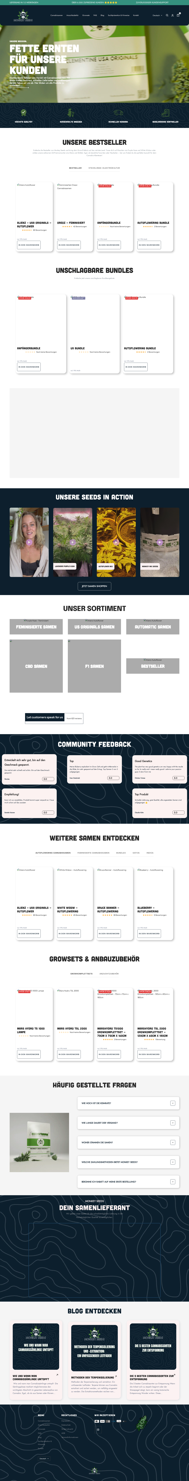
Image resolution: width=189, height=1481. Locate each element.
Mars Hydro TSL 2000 (72, 1028)
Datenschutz (65, 1425)
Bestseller (75, 168)
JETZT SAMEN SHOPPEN (94, 586)
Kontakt (136, 15)
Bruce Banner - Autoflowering (108, 909)
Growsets (86, 15)
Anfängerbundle (108, 222)
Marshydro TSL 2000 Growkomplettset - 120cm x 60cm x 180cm (152, 1032)
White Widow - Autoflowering (67, 909)
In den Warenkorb (29, 245)
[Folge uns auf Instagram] (98, 1429)
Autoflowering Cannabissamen (53, 853)
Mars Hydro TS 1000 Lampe (31, 1030)
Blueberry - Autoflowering (148, 909)
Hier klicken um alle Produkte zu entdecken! (37, 84)
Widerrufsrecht (67, 1429)
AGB (63, 1433)
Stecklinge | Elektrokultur (104, 168)
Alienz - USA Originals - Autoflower (34, 224)
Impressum (65, 1421)
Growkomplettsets (81, 974)
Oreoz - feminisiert (71, 222)
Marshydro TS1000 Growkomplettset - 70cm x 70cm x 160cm (111, 1032)
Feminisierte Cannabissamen (93, 853)
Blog (102, 15)
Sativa (136, 853)
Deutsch (156, 15)
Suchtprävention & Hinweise (118, 15)
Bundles (121, 853)
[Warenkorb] (178, 15)
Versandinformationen (69, 1437)
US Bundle (78, 348)
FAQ (95, 15)
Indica (150, 853)
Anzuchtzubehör (72, 15)
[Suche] (167, 15)
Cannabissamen (57, 15)
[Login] (172, 15)
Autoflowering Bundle (153, 222)
